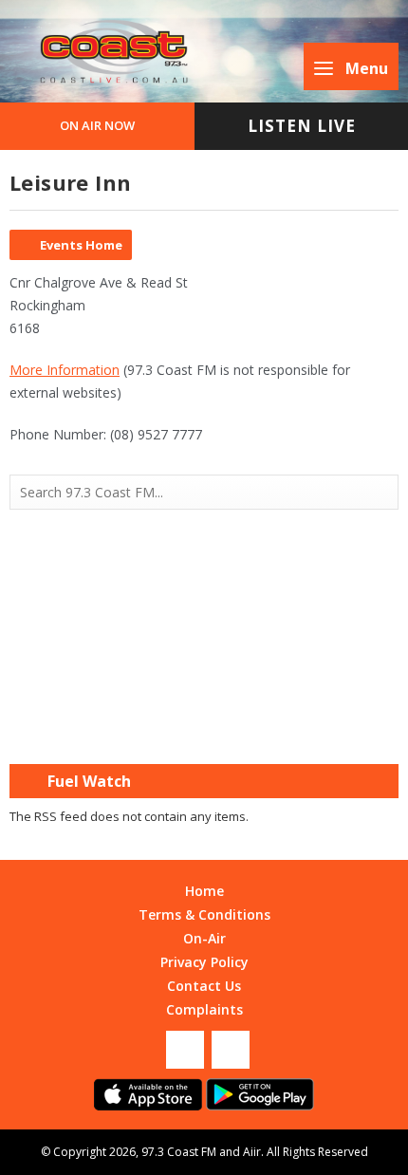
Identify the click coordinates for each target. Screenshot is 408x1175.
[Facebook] (185, 1050)
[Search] (382, 493)
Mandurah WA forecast (204, 726)
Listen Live (302, 126)
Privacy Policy (204, 962)
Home (204, 891)
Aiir (252, 1152)
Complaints (204, 1009)
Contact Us (204, 986)
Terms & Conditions (204, 914)
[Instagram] (231, 1050)
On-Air (204, 938)
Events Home (81, 244)
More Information (64, 370)
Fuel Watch (89, 781)
